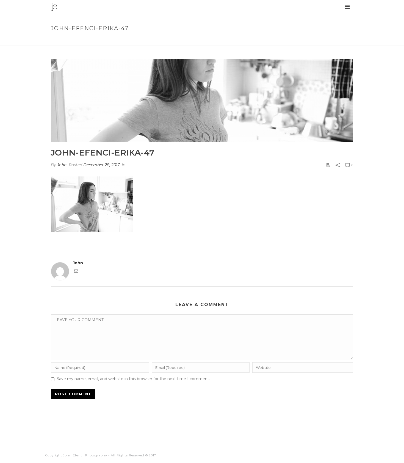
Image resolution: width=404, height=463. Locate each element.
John (62, 164)
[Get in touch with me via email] (76, 271)
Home (285, 40)
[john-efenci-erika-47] (202, 100)
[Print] (328, 165)
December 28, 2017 (101, 164)
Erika (299, 40)
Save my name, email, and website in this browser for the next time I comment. (133, 378)
